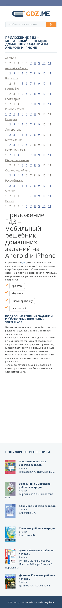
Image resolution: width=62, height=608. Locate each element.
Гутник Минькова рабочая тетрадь (36, 552)
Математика (13, 140)
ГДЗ (23, 262)
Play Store (17, 293)
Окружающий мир (17, 170)
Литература (13, 129)
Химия (9, 201)
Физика (10, 191)
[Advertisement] (31, 410)
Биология (11, 78)
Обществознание (17, 160)
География (12, 89)
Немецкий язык (15, 150)
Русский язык (14, 180)
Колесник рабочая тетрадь (37, 528)
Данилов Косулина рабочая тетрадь (37, 577)
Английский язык (16, 68)
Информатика (14, 109)
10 (43, 63)
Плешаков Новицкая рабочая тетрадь (32, 463)
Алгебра (10, 58)
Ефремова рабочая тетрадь (37, 506)
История (11, 119)
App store (17, 285)
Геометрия (12, 99)
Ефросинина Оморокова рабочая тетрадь (34, 485)
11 (49, 63)
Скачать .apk (19, 308)
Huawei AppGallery (22, 301)
